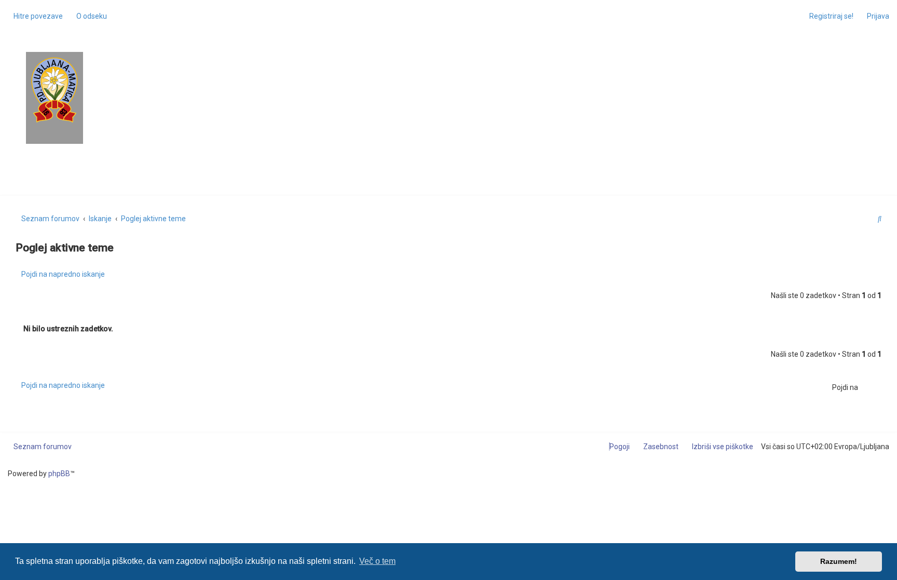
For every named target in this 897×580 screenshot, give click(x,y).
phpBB (59, 473)
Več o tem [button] (377, 561)
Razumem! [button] (838, 561)
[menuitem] (89, 16)
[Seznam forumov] (54, 90)
